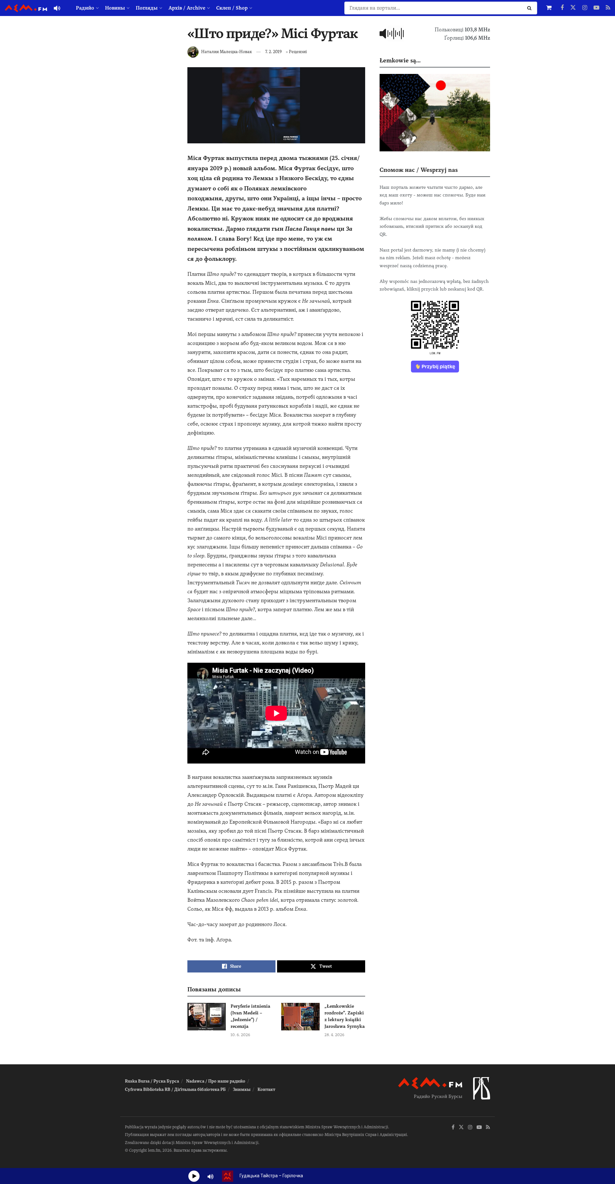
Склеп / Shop (232, 8)
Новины (115, 8)
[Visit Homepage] (26, 8)
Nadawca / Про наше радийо (215, 1081)
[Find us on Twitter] (573, 8)
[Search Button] (530, 8)
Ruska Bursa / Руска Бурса (152, 1081)
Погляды (147, 8)
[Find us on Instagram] (584, 8)
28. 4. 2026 (334, 1035)
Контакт (266, 1089)
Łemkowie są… (400, 60)
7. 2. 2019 (273, 51)
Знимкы (241, 1089)
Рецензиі (298, 51)
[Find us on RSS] (608, 8)
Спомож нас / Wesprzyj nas (419, 169)
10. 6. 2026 (240, 1035)
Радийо (85, 8)
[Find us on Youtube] (596, 8)
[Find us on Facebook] (562, 8)
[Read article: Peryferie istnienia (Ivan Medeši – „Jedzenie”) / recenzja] (206, 1016)
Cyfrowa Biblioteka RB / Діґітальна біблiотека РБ (175, 1089)
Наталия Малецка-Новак (226, 51)
